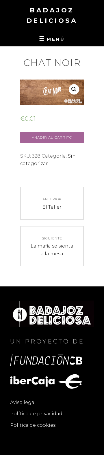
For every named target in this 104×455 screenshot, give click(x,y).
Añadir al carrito (52, 137)
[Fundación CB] (46, 360)
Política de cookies (32, 425)
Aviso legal (23, 402)
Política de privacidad (36, 413)
